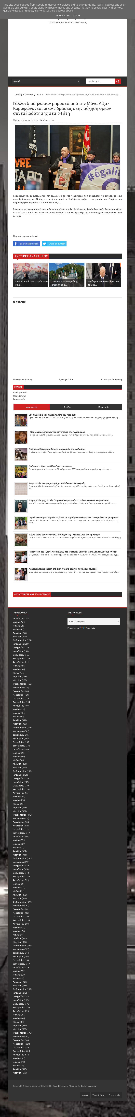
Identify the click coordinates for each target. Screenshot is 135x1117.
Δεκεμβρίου (18, 647)
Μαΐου (16, 629)
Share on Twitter (57, 244)
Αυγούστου (18, 618)
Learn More (63, 15)
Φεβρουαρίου (19, 640)
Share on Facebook (29, 244)
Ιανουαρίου (18, 644)
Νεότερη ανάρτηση (22, 379)
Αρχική (85, 1095)
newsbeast (32, 236)
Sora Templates (60, 1086)
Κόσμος (46, 120)
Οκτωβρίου (18, 655)
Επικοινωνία (19, 399)
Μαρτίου (17, 636)
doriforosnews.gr (89, 1086)
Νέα (52, 120)
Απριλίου (17, 633)
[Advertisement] (67, 50)
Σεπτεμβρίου (19, 658)
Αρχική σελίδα (66, 379)
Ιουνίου (16, 626)
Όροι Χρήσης (19, 396)
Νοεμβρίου (18, 651)
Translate (90, 628)
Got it (76, 15)
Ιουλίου (16, 622)
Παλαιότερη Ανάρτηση (111, 379)
